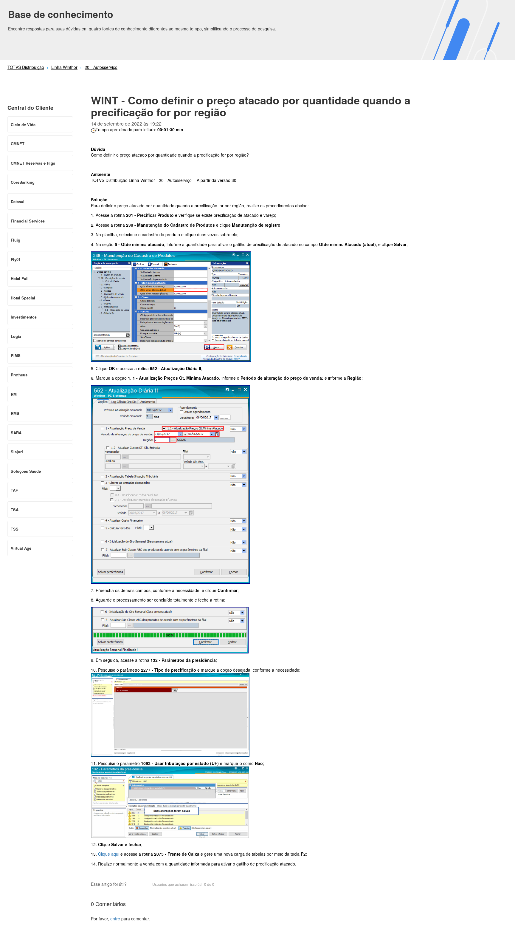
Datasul (17, 201)
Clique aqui (108, 854)
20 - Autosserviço (101, 67)
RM (14, 394)
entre (115, 919)
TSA (14, 509)
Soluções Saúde (26, 471)
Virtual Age (21, 548)
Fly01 (16, 259)
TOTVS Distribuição (25, 67)
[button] (134, 884)
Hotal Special (23, 298)
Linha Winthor (64, 67)
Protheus (19, 375)
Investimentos (24, 317)
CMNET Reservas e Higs (33, 163)
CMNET (17, 143)
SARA (16, 432)
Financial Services (28, 221)
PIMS (16, 355)
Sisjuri (17, 452)
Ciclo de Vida (23, 124)
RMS (15, 413)
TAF (14, 490)
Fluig (15, 240)
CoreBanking (23, 182)
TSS (14, 529)
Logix (16, 336)
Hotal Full (20, 278)
